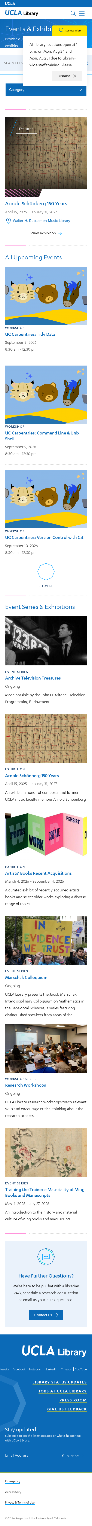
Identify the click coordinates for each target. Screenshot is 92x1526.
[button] (21, 13)
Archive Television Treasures (33, 678)
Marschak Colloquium (26, 977)
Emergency (12, 1481)
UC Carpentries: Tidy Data (30, 334)
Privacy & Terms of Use (20, 1502)
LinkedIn (51, 1369)
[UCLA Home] (10, 3)
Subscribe (70, 1455)
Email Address (16, 1455)
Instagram (35, 1369)
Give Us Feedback (67, 1409)
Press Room (73, 1400)
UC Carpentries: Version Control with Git (44, 537)
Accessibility (13, 1492)
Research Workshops (25, 1085)
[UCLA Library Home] (54, 1352)
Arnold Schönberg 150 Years (32, 775)
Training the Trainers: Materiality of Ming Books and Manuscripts (45, 1192)
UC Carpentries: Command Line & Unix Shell (42, 435)
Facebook (19, 1369)
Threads (66, 1369)
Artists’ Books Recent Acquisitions (38, 873)
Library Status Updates (60, 1382)
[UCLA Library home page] (21, 13)
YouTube (81, 1369)
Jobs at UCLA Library (63, 1391)
